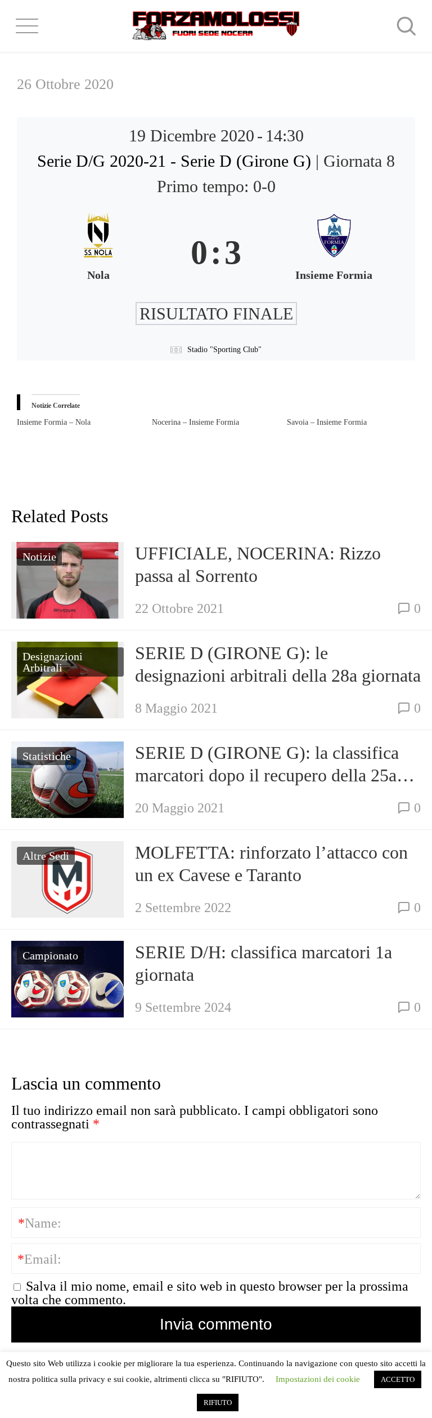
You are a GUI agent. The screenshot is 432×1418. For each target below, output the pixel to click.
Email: (39, 1259)
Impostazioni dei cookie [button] (318, 1379)
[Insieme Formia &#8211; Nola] (84, 422)
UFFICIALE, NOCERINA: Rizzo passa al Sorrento (258, 564)
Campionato (50, 955)
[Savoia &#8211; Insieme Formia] (354, 422)
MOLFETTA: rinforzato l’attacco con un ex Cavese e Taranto (271, 863)
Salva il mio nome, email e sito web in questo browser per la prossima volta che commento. (209, 1293)
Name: (39, 1223)
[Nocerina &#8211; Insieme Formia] (219, 422)
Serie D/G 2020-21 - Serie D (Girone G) (176, 161)
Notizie (39, 556)
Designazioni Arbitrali (52, 662)
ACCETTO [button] (398, 1379)
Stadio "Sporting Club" (224, 349)
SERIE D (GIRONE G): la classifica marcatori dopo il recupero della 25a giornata (267, 764)
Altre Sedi (45, 856)
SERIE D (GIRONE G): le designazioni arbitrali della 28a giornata (278, 664)
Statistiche (46, 756)
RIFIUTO (218, 1402)
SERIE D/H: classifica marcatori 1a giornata (263, 963)
